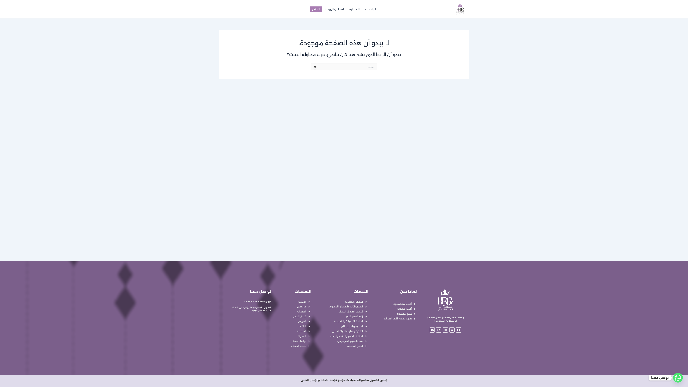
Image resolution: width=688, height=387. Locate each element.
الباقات (372, 9)
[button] (366, 9)
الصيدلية (354, 9)
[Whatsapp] (678, 378)
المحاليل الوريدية (334, 9)
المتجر (316, 9)
